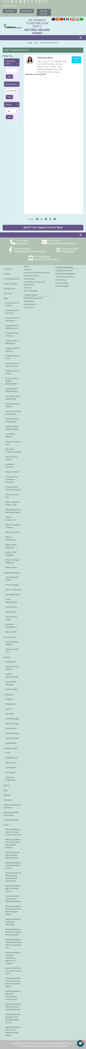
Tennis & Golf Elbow (11, 618)
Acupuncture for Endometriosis (12, 326)
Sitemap (7, 795)
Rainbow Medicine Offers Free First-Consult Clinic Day (13, 1007)
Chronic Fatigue (12, 585)
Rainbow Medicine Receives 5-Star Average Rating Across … (13, 1018)
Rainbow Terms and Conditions (12, 806)
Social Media (29, 279)
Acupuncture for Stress (12, 372)
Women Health (31, 295)
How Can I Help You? (11, 650)
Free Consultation (11, 820)
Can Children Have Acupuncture (13, 412)
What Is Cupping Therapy (12, 526)
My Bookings (26, 11)
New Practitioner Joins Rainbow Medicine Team (12, 855)
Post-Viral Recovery (13, 589)
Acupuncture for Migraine (12, 349)
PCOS (7, 753)
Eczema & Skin (11, 607)
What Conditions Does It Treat (12, 503)
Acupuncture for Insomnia (12, 334)
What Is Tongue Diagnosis (12, 561)
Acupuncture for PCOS (12, 357)
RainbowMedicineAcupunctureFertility (30, 251)
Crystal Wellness (12, 733)
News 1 (7, 825)
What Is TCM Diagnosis (10, 553)
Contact (7, 274)
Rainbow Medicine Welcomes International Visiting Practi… (13, 995)
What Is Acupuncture (10, 518)
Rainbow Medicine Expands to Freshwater (13, 922)
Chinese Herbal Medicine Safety (12, 427)
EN (36, 42)
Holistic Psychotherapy (11, 675)
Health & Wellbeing (12, 573)
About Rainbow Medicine (11, 643)
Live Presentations (11, 279)
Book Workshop (31, 291)
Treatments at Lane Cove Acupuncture (34, 283)
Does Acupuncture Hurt (13, 442)
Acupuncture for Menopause (12, 342)
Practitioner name (10, 62)
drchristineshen (68, 251)
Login (5, 6)
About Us (28, 287)
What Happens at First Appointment (13, 510)
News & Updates (10, 283)
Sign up (12, 6)
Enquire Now (76, 59)
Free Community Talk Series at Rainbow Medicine (13, 899)
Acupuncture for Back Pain (12, 311)
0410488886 (21, 243)
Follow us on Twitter (70, 248)
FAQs (6, 298)
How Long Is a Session (11, 458)
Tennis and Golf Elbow (64, 276)
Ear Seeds (9, 713)
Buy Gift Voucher (43, 12)
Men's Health (11, 632)
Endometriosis (11, 758)
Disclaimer (8, 800)
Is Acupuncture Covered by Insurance (11, 479)
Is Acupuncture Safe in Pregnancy (12, 488)
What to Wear (11, 567)
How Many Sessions (9, 465)
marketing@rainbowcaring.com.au (62, 243)
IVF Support (10, 772)
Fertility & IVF (10, 767)
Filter (9, 76)
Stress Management (11, 600)
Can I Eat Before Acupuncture (12, 420)
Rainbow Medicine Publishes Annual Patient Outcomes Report (13, 982)
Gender (8, 104)
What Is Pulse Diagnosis (11, 546)
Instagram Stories (31, 275)
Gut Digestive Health (64, 270)
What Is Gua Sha (12, 532)
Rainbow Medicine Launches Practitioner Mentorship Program (13, 957)
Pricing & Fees (9, 288)
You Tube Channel (42, 256)
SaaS (43, 1043)
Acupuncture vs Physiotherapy (11, 390)
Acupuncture (10, 661)
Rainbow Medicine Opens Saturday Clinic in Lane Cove (13, 832)
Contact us (8, 269)
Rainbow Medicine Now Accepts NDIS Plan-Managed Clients (13, 910)
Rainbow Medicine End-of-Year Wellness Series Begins (13, 1031)
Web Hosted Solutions (55, 1043)
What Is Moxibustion (10, 538)
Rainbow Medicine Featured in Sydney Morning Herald (13, 932)
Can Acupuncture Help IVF (12, 405)
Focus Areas (10, 84)
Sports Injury (10, 612)
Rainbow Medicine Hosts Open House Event (13, 971)
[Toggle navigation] (80, 37)
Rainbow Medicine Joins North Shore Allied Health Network (13, 843)
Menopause (10, 762)
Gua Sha (8, 709)
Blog (6, 790)
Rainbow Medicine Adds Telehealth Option (13, 888)
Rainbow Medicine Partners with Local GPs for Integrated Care (13, 943)
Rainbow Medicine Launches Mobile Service (13, 865)
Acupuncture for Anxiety (12, 304)
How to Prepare (12, 472)
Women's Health (10, 748)
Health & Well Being (64, 267)
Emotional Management (11, 625)
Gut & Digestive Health (11, 578)
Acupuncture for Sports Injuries (12, 364)
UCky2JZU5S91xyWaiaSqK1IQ (46, 259)
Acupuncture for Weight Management (12, 381)
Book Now (9, 11)
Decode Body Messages (10, 683)
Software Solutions (60, 1046)
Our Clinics (8, 293)
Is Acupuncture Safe (11, 495)
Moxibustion (10, 704)
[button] (43, 228)
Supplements (10, 743)
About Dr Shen (10, 637)
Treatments (9, 694)
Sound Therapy (11, 738)
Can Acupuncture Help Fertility (12, 397)
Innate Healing (11, 689)
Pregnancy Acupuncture (10, 778)
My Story (27, 269)
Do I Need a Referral (10, 435)
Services (7, 657)
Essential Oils (10, 728)
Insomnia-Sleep (61, 283)
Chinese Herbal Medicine (11, 667)
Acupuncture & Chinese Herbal (36, 272)
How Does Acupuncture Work (13, 450)
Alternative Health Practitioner (11, 813)
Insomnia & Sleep (12, 594)
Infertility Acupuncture (33, 298)
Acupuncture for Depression (12, 319)
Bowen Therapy (12, 723)
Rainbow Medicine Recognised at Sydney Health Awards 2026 (13, 877)
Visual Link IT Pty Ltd (41, 1046)
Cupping (9, 699)
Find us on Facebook (22, 248)
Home (29, 42)
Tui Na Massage (12, 718)
